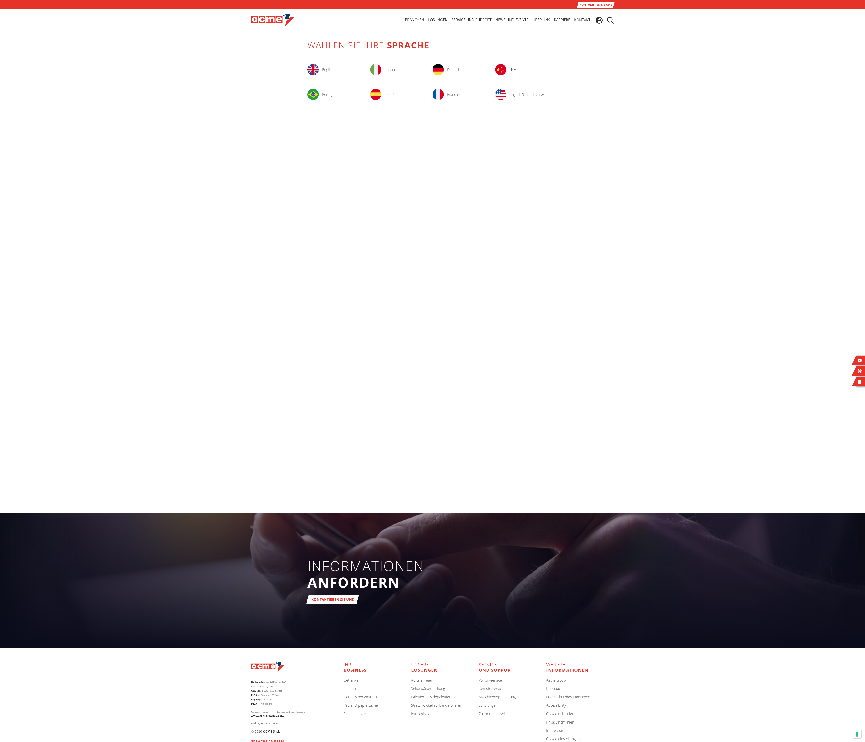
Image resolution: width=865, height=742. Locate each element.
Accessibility (556, 705)
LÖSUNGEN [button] (438, 19)
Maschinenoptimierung (497, 697)
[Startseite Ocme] (272, 19)
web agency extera (264, 723)
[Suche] (610, 20)
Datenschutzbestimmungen (568, 697)
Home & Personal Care (362, 697)
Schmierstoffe (355, 714)
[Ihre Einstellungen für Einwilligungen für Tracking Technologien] (857, 734)
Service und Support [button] (472, 19)
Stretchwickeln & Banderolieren (436, 705)
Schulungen (488, 705)
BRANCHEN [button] (414, 19)
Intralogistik (420, 714)
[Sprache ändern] (599, 20)
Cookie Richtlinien (560, 714)
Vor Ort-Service (490, 680)
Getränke (351, 680)
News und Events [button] (511, 19)
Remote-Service (491, 689)
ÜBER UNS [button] (541, 19)
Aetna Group (556, 680)
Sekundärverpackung (428, 689)
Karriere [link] (562, 19)
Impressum (555, 730)
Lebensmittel (354, 689)
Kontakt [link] (582, 19)
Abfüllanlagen (422, 680)
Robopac (553, 689)
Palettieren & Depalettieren (433, 697)
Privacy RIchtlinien (560, 722)
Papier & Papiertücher (361, 705)
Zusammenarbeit (492, 714)
